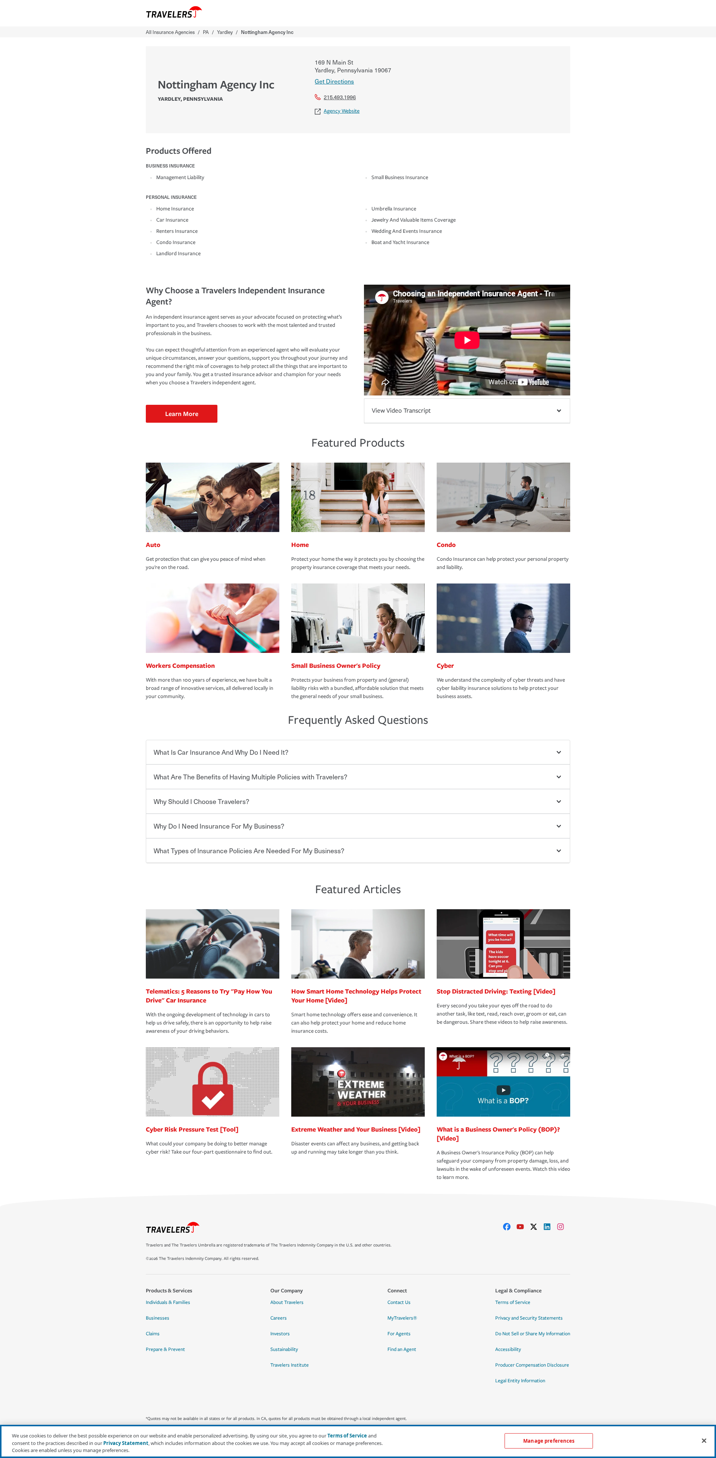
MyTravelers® (402, 1318)
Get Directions (334, 80)
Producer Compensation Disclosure (532, 1365)
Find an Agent (401, 1349)
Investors (280, 1334)
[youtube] (523, 1226)
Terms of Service (512, 1302)
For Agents (399, 1334)
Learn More (181, 413)
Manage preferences (548, 1440)
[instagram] (563, 1226)
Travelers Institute (289, 1365)
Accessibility (508, 1349)
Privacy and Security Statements (529, 1318)
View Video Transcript (401, 410)
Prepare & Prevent (165, 1349)
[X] (536, 1226)
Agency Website (341, 111)
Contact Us (399, 1302)
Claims (153, 1334)
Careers (278, 1318)
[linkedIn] (550, 1226)
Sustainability (284, 1349)
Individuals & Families (168, 1302)
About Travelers (287, 1302)
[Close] (704, 1440)
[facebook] (509, 1226)
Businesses (157, 1318)
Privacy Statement (125, 1443)
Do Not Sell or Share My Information (532, 1334)
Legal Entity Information (520, 1381)
